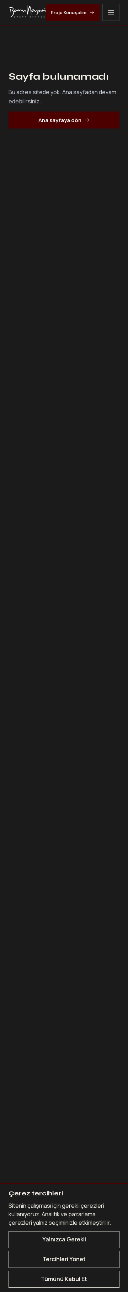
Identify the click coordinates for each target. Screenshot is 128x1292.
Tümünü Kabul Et (64, 1279)
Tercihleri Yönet (64, 1259)
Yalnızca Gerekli (64, 1239)
